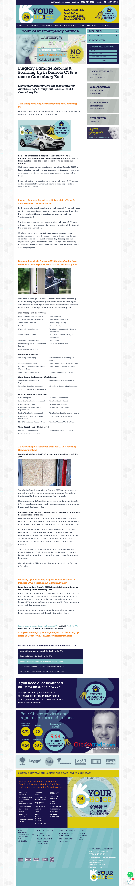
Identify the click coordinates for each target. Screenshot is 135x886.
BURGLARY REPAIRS (66, 833)
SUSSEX (52, 804)
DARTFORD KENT (25, 806)
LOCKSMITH (41, 833)
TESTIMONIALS (70, 25)
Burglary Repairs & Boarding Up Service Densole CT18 (50, 661)
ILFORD (21, 821)
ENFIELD (22, 811)
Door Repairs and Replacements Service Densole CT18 (50, 666)
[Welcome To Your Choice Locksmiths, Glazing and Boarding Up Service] (102, 875)
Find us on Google (95, 867)
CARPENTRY (63, 842)
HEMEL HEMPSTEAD (26, 819)
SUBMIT (103, 60)
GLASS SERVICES (42, 842)
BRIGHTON (23, 792)
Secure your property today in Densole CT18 (38, 626)
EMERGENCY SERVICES (51, 25)
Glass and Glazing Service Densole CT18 (50, 656)
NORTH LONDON (41, 800)
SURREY (53, 801)
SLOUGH (37, 814)
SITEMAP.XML (83, 835)
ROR (80, 837)
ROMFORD (38, 811)
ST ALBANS (53, 799)
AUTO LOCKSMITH (43, 835)
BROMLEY (22, 794)
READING (38, 809)
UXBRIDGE (54, 811)
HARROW (22, 816)
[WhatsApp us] (130, 875)
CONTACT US (105, 25)
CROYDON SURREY (25, 804)
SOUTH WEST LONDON (54, 793)
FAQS (82, 25)
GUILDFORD (23, 814)
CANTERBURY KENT (26, 797)
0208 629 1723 (87, 2)
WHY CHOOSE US (32, 25)
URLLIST (81, 839)
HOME (19, 25)
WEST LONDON (55, 816)
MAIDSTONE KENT (41, 797)
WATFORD (53, 814)
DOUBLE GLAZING (43, 843)
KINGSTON (38, 792)
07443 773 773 (111, 2)
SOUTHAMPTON (40, 823)
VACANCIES (92, 25)
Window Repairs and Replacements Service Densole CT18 (50, 671)
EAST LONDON (24, 809)
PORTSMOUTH (40, 806)
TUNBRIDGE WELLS (56, 806)
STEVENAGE (54, 796)
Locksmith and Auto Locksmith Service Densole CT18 (50, 651)
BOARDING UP (64, 835)
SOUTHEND (39, 821)
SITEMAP (82, 833)
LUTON (37, 794)
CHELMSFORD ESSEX (24, 800)
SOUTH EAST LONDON (39, 817)
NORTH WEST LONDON (39, 803)
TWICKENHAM (55, 809)
